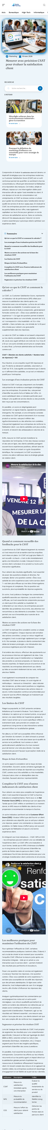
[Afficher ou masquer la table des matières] (30, 233)
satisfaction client (28, 172)
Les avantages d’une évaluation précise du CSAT (23, 242)
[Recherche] (44, 5)
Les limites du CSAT (12, 259)
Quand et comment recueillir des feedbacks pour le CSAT (23, 247)
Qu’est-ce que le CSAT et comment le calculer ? (22, 238)
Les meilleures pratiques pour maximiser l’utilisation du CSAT (20, 274)
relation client (29, 204)
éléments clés (17, 218)
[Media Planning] (16, 5)
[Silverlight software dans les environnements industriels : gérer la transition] (24, 106)
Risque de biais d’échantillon (15, 263)
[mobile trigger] (4, 5)
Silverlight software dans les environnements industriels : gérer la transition (22, 118)
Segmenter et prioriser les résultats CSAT (20, 280)
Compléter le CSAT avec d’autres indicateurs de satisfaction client (23, 268)
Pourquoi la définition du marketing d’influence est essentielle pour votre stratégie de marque (24, 151)
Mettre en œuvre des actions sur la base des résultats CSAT (21, 254)
